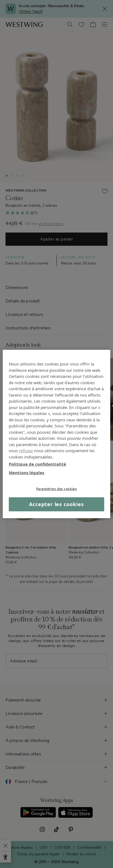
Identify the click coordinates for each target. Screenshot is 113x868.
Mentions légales (26, 472)
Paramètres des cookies (56, 489)
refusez (26, 450)
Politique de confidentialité (37, 464)
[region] (56, 434)
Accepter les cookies (56, 504)
